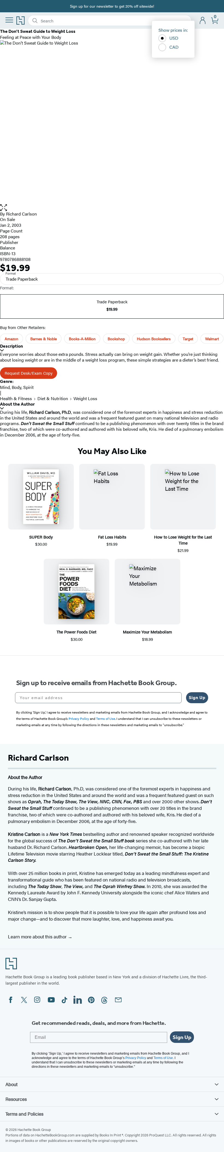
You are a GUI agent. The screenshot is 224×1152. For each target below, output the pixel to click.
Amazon (11, 338)
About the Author (17, 404)
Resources (16, 1099)
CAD (174, 47)
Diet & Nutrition (52, 398)
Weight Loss (85, 398)
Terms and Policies (24, 1113)
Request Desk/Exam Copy (28, 373)
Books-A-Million (82, 338)
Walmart (212, 338)
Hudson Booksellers (154, 338)
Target (188, 338)
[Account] (203, 20)
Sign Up (197, 697)
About (11, 1084)
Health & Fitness (16, 398)
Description (11, 346)
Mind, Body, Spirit (17, 387)
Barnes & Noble (43, 338)
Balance (7, 248)
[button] (112, 207)
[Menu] (9, 20)
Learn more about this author (38, 936)
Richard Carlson (21, 214)
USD (173, 38)
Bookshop (116, 338)
